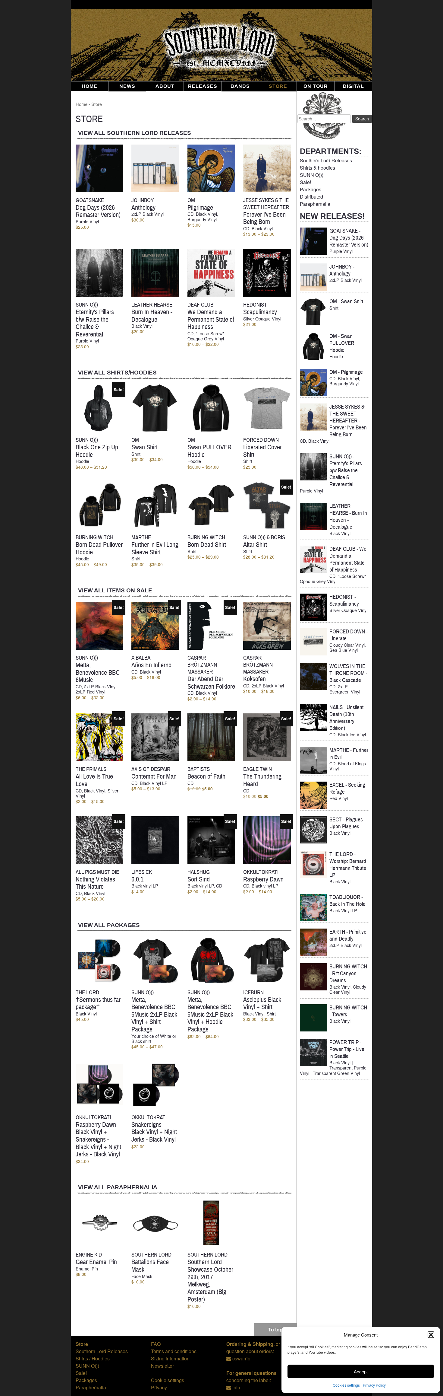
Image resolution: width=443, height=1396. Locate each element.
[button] (431, 1335)
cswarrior (242, 1358)
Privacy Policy (374, 1385)
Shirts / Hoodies (93, 1358)
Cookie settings (167, 1380)
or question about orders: (253, 1347)
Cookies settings (346, 1385)
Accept (361, 1371)
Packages (310, 189)
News (127, 86)
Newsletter (162, 1365)
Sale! (305, 182)
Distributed (311, 196)
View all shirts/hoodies (117, 373)
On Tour (315, 86)
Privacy (159, 1387)
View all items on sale (115, 591)
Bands (240, 86)
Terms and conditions (173, 1351)
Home (89, 86)
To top (275, 1329)
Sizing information (170, 1358)
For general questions (251, 1372)
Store (278, 86)
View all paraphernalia (117, 1187)
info (236, 1387)
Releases (202, 86)
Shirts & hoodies (317, 167)
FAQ (156, 1343)
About (165, 86)
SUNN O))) (311, 174)
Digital (353, 86)
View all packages (109, 925)
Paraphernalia (315, 203)
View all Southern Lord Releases (134, 133)
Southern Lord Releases (326, 160)
